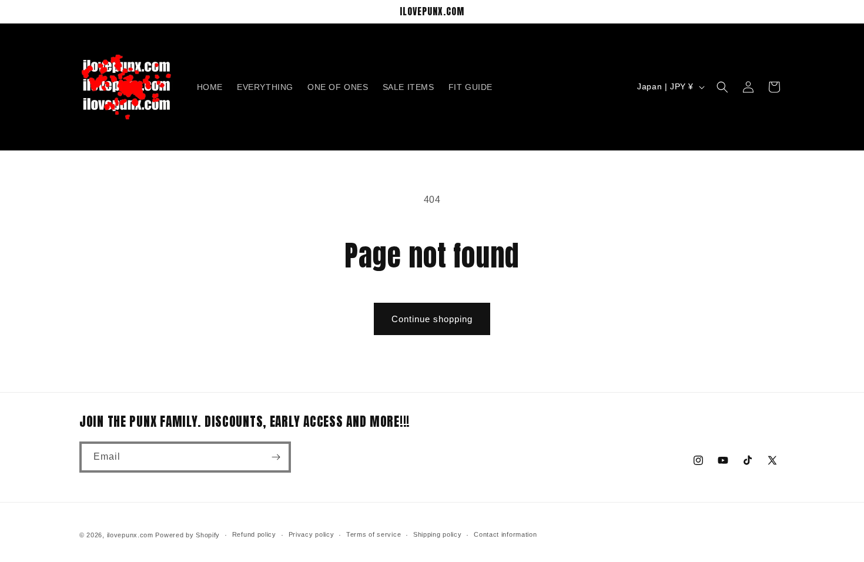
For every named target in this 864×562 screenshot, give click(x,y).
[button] (722, 87)
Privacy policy (311, 534)
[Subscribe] (276, 457)
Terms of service (373, 534)
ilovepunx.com (130, 534)
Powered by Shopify (187, 534)
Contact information (505, 534)
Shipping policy (437, 534)
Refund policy (254, 534)
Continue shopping (432, 319)
